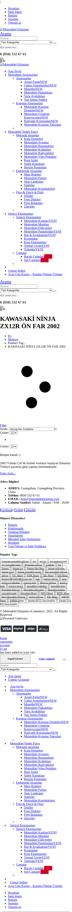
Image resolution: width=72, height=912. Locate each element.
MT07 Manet (47, 593)
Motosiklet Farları (35, 178)
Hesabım (13, 8)
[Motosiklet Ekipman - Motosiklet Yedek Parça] (14, 29)
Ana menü (14, 676)
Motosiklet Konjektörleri (39, 188)
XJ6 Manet (52, 597)
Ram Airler (31, 160)
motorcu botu (30, 582)
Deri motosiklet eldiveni (56, 572)
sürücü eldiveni (36, 597)
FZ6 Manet (48, 575)
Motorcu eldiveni (48, 582)
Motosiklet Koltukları (37, 149)
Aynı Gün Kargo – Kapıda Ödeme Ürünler (35, 274)
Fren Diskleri (32, 199)
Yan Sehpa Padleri (35, 99)
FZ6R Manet (33, 575)
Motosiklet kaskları (56, 590)
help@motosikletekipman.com (40, 499)
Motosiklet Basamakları (39, 146)
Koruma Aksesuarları (29, 103)
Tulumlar (33, 249)
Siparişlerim (15, 535)
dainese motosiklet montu (29, 572)
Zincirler (29, 206)
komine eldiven (51, 579)
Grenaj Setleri (16, 270)
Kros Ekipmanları (35, 242)
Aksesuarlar (23, 78)
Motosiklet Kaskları (40, 221)
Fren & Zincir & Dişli (29, 192)
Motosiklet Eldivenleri (38, 228)
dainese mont (8, 572)
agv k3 (43, 561)
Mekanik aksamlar (27, 135)
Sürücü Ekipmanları (20, 213)
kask (38, 579)
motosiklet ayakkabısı (37, 586)
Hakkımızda (15, 528)
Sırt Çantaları (36, 260)
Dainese (5, 568)
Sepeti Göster (15, 658)
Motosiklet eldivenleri (34, 590)
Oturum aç (14, 22)
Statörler (29, 185)
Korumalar (31, 238)
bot (59, 565)
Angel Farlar (35, 82)
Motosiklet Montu (28, 593)
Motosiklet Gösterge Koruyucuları (37, 115)
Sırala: (4, 429)
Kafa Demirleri (33, 139)
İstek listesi (15, 12)
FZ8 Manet (62, 575)
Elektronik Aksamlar (29, 171)
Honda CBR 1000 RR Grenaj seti (17, 579)
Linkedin (29, 510)
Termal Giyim (36, 245)
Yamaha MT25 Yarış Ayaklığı (41, 600)
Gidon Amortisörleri (40, 85)
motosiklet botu (58, 586)
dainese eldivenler (56, 568)
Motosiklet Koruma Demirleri (36, 108)
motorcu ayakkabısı (11, 582)
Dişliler (28, 196)
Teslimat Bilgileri (19, 532)
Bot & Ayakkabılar (40, 235)
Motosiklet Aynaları (36, 142)
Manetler (33, 89)
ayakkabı (50, 565)
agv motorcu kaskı (58, 561)
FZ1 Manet (17, 575)
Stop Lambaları (33, 181)
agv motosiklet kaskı (11, 565)
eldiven (5, 575)
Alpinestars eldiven (33, 565)
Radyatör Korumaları (41, 121)
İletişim (12, 15)
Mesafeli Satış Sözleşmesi (24, 539)
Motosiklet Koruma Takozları (42, 124)
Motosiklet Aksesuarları (23, 74)
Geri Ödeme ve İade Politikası (27, 546)
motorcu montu (16, 586)
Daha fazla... (8, 473)
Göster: (5, 432)
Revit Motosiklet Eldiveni (13, 597)
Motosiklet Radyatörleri (39, 153)
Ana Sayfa (14, 71)
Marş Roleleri (32, 174)
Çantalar (21, 253)
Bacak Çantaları (38, 256)
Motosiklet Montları (36, 224)
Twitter (18, 510)
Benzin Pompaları (35, 167)
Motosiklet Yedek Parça (23, 131)
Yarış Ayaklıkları (34, 96)
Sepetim (13, 19)
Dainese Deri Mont (35, 568)
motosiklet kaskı (9, 593)
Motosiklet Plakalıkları (38, 92)
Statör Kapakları (34, 163)
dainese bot (18, 568)
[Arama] (54, 43)
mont (64, 579)
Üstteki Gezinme (18, 679)
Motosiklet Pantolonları (42, 231)
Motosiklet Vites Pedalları (40, 156)
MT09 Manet (63, 593)
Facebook (6, 510)
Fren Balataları (33, 203)
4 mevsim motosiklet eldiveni (15, 561)
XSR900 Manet (17, 600)
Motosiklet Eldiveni (11, 590)
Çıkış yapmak (47, 658)
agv (34, 561)
